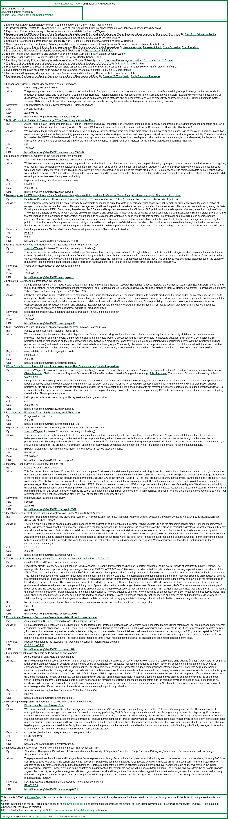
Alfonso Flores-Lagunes (120, 60)
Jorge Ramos (123, 70)
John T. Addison (190, 47)
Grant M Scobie (135, 63)
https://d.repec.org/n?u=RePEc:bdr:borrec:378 (49, 649)
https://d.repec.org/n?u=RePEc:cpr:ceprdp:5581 (50, 744)
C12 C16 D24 (32, 547)
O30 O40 (29, 606)
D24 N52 (29, 315)
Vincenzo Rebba (206, 34)
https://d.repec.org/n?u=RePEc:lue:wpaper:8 (48, 460)
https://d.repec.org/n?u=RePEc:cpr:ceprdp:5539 (50, 363)
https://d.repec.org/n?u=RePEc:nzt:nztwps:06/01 (50, 613)
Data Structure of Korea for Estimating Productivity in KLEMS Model (43, 50)
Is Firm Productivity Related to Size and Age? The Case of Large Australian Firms (50, 28)
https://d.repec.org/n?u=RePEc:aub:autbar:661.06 (51, 116)
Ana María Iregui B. (111, 66)
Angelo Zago (8, 15)
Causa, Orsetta (76, 57)
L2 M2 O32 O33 (33, 736)
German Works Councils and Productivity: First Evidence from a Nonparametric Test (52, 37)
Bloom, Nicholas (105, 73)
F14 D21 (29, 184)
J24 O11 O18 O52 (34, 109)
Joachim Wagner (95, 31)
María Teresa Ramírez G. (163, 66)
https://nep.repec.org (74, 804)
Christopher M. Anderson (97, 41)
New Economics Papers (68, 3)
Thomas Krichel (38, 816)
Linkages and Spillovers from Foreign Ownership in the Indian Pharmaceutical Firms (52, 76)
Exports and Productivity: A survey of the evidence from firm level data (44, 31)
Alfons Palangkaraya (110, 28)
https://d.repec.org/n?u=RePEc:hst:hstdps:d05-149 (52, 424)
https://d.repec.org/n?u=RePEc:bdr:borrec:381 (49, 698)
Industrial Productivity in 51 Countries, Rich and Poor (35, 57)
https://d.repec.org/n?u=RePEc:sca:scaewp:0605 (51, 789)
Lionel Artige (87, 24)
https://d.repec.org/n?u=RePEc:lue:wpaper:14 (49, 277)
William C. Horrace (122, 41)
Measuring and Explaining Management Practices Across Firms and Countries (49, 73)
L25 (26, 144)
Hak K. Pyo (107, 50)
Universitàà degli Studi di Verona (35, 15)
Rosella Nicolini (104, 24)
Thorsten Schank (152, 47)
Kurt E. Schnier (74, 41)
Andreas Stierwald (150, 28)
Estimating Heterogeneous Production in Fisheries (34, 41)
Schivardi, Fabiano (138, 44)
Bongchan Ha (92, 50)
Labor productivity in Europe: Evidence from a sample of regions (41, 24)
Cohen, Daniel (94, 57)
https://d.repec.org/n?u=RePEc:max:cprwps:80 (49, 323)
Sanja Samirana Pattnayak (145, 76)
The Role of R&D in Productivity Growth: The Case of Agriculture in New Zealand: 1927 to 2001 (58, 63)
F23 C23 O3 (31, 785)
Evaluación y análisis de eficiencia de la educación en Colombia (41, 70)
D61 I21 (28, 694)
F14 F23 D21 (31, 452)
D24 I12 (28, 233)
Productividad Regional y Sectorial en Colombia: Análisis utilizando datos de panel (51, 66)
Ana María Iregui (90, 70)
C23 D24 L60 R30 (34, 645)
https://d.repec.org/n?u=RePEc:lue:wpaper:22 (49, 408)
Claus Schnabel (172, 47)
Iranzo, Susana (118, 44)
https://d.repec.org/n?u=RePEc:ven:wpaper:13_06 (51, 241)
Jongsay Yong (131, 28)
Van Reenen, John (126, 73)
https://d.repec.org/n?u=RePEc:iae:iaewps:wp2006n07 (54, 152)
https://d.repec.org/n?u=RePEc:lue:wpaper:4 (48, 191)
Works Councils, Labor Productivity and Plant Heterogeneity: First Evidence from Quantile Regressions (62, 47)
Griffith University (85, 810)
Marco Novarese (150, 804)
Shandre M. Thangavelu (116, 76)
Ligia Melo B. (108, 70)
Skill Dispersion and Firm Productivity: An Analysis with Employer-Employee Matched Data (56, 44)
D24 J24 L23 (31, 355)
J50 (26, 269)
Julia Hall (120, 63)
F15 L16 (29, 501)
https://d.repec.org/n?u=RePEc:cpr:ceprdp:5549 (50, 509)
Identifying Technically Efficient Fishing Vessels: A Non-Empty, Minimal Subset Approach (54, 60)
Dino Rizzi (190, 34)
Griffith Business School (59, 810)
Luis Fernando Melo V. (136, 66)
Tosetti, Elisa (157, 44)
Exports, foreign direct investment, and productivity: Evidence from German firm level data (55, 53)
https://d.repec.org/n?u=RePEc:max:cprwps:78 (49, 555)
